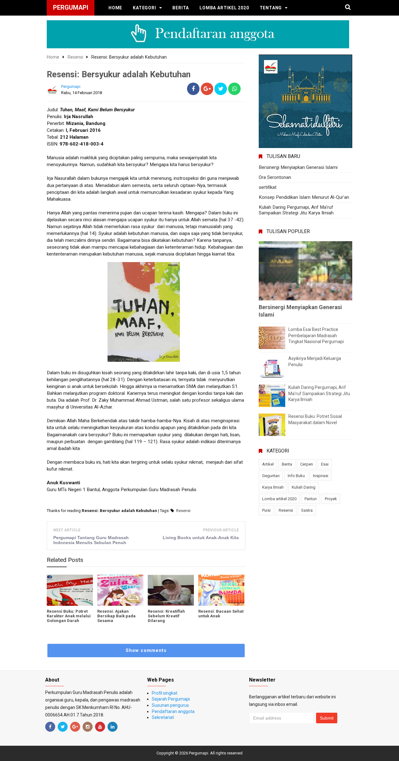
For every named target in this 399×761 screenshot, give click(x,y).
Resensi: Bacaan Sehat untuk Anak (220, 613)
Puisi (266, 510)
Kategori (144, 7)
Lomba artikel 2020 (224, 7)
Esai (325, 464)
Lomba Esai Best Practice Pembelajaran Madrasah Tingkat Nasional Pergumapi (316, 335)
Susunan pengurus (170, 705)
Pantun (311, 498)
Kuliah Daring (303, 487)
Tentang (271, 7)
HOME (115, 7)
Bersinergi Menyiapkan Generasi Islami (298, 167)
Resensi (183, 510)
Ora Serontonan (275, 177)
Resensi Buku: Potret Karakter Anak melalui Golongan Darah (69, 616)
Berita (180, 7)
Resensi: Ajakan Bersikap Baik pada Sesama (116, 616)
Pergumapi (198, 753)
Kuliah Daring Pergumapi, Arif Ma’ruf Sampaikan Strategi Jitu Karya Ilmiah (296, 210)
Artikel (268, 464)
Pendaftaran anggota (173, 711)
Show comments (146, 650)
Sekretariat (163, 717)
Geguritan (271, 475)
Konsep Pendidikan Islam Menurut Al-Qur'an (304, 197)
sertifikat (267, 187)
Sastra (307, 510)
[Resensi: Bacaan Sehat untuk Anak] (221, 590)
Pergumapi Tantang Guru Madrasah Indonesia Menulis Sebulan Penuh (91, 540)
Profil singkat (164, 693)
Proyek (331, 498)
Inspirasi (320, 475)
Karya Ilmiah (273, 487)
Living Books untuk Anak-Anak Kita (201, 537)
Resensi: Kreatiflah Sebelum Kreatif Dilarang (166, 616)
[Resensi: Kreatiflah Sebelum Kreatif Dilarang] (171, 590)
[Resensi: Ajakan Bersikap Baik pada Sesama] (120, 590)
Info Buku (296, 475)
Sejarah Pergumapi (171, 698)
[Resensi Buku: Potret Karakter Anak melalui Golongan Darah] (70, 590)
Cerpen (306, 464)
